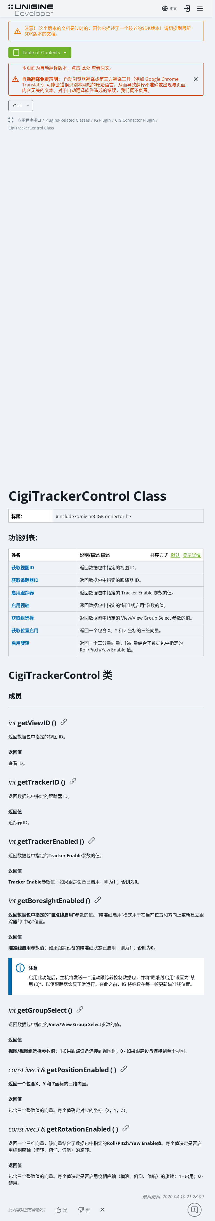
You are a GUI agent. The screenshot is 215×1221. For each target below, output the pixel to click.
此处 (85, 68)
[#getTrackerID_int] (72, 782)
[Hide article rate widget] (102, 1209)
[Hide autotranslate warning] (195, 79)
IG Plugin (102, 120)
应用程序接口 (29, 120)
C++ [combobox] (18, 105)
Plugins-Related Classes (67, 120)
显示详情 (192, 555)
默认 (175, 555)
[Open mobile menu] (200, 8)
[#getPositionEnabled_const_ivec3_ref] (123, 1070)
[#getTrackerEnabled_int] (91, 841)
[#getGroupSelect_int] (79, 1010)
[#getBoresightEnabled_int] (97, 900)
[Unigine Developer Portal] (30, 10)
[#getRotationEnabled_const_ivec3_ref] (125, 1129)
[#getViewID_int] (63, 723)
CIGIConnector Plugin (135, 120)
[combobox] (169, 8)
